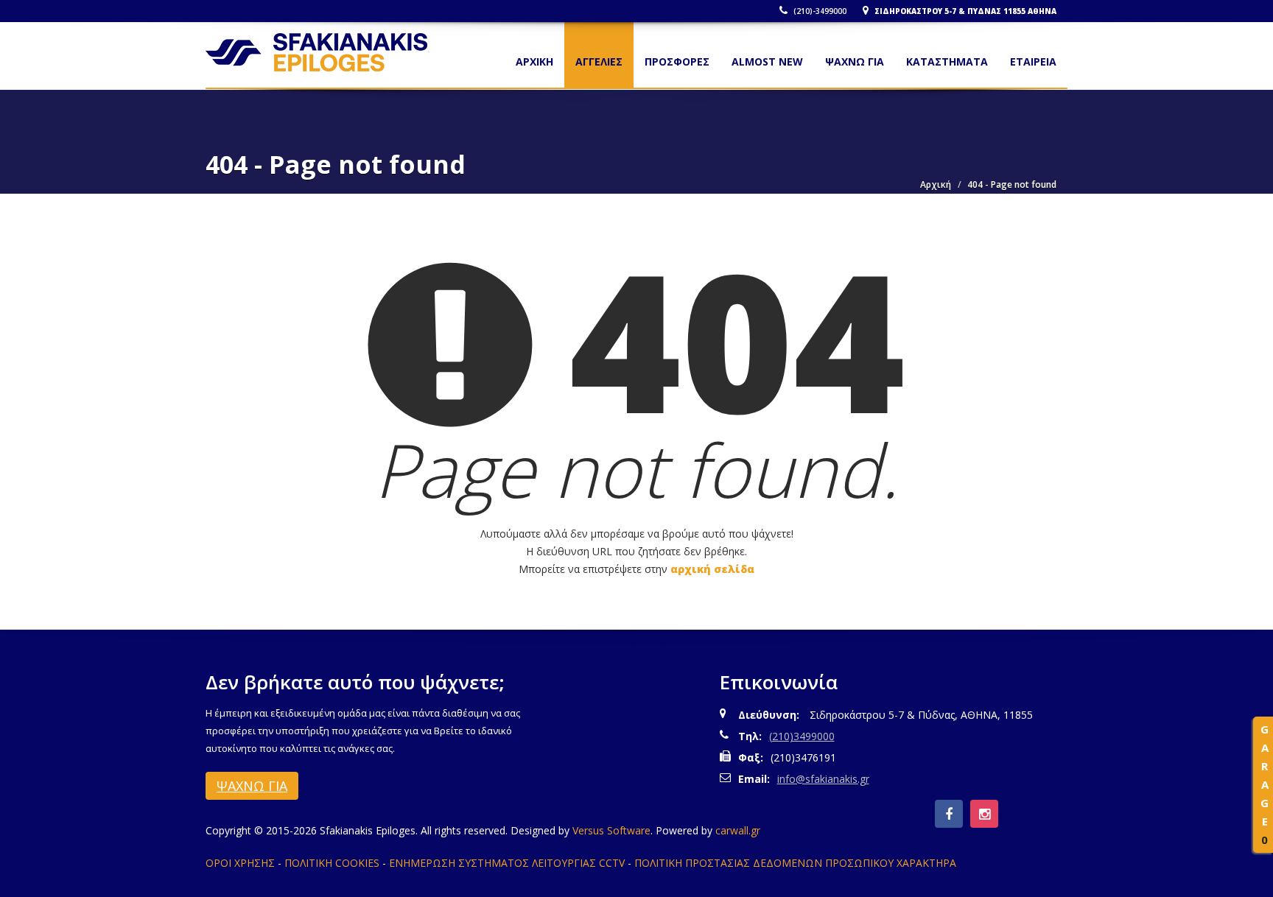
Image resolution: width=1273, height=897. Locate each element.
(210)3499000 (802, 736)
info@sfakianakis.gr (823, 779)
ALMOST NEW (767, 61)
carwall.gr (737, 830)
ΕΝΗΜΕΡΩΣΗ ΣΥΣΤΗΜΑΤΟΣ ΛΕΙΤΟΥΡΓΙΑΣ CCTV (507, 863)
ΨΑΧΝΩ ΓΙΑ (854, 61)
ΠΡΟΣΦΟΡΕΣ (677, 61)
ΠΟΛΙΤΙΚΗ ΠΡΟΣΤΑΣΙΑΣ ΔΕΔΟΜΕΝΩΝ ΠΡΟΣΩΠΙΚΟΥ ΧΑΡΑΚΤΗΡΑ (795, 863)
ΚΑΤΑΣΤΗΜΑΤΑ (947, 61)
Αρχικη (534, 61)
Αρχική (935, 184)
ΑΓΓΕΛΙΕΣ (599, 61)
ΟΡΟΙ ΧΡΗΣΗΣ (240, 863)
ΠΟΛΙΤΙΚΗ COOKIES (331, 863)
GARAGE (1264, 784)
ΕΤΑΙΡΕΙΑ (1033, 61)
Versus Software (611, 830)
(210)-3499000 (818, 11)
